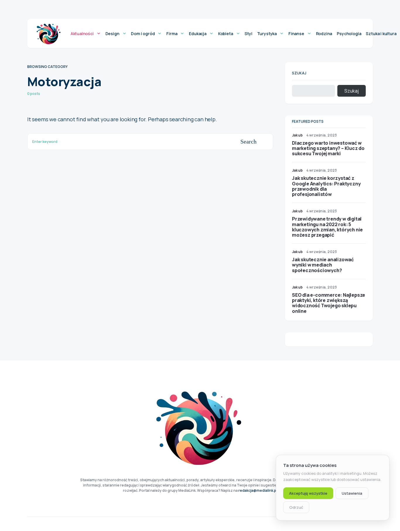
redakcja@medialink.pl (257, 490)
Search (248, 141)
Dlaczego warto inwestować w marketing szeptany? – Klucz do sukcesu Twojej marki (328, 148)
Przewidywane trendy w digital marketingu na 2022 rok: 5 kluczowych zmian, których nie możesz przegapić (327, 227)
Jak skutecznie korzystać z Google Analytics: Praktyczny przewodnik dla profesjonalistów (326, 186)
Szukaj (299, 73)
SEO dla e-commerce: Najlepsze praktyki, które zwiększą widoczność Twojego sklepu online (328, 303)
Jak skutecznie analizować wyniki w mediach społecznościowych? (323, 264)
